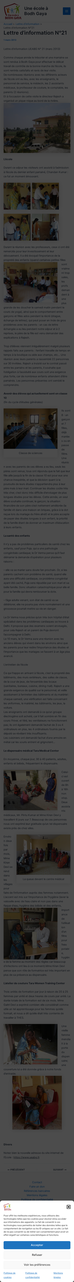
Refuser (37, 1255)
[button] (68, 1207)
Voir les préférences (37, 1264)
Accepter (37, 1245)
